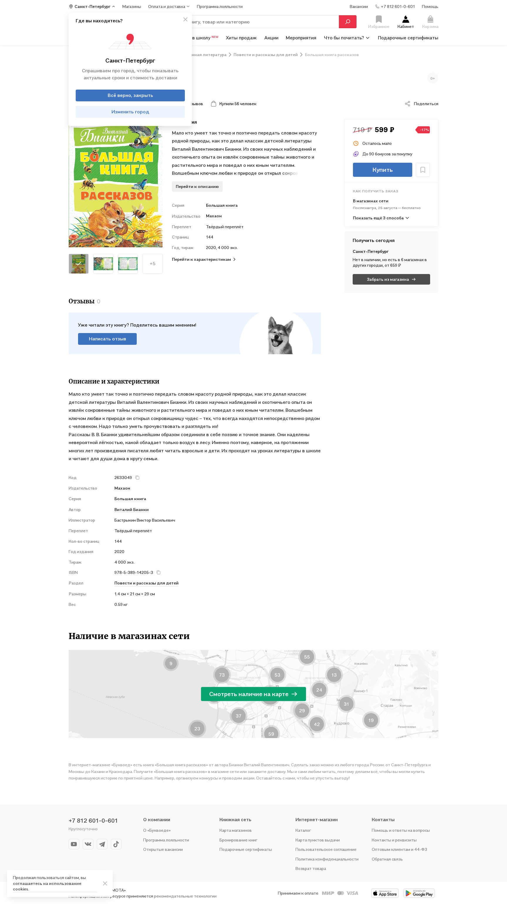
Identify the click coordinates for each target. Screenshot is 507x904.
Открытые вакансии (163, 849)
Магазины (131, 6)
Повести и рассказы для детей (146, 582)
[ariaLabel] (105, 883)
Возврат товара (310, 868)
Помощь (430, 6)
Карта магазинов (235, 830)
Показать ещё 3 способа (378, 217)
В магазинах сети (370, 200)
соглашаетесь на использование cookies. (47, 886)
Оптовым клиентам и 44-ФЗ (399, 849)
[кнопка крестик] (185, 19)
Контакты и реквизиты (394, 839)
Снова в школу (198, 38)
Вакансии (359, 6)
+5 (153, 263)
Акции (271, 38)
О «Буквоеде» (157, 830)
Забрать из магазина (388, 279)
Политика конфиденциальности (327, 858)
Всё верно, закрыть (130, 95)
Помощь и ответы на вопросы (401, 830)
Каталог (303, 830)
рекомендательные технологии (185, 895)
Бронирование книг (238, 839)
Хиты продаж (241, 38)
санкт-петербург (371, 251)
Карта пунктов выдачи (317, 839)
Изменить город (130, 112)
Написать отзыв (107, 339)
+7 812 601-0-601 (93, 820)
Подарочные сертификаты (408, 38)
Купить (382, 169)
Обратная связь (387, 858)
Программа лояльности (166, 839)
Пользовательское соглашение (325, 849)
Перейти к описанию (197, 186)
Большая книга (222, 205)
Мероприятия (301, 38)
